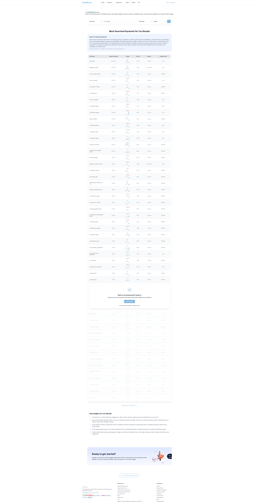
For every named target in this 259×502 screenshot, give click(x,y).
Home (102, 2)
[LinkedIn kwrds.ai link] (89, 497)
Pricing (133, 2)
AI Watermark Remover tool (124, 491)
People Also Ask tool (122, 488)
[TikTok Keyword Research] (87, 495)
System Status (161, 501)
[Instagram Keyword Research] (89, 495)
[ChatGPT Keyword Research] (84, 495)
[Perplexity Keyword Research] (96, 495)
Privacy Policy (160, 488)
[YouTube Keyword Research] (86, 495)
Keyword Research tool (123, 486)
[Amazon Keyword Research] (97, 495)
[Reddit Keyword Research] (91, 495)
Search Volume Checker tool (124, 489)
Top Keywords (160, 495)
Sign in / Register (170, 2)
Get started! (171, 456)
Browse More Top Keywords (130, 475)
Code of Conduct (160, 491)
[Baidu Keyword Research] (102, 495)
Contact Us (159, 493)
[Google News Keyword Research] (106, 495)
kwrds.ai (85, 487)
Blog (119, 495)
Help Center (120, 497)
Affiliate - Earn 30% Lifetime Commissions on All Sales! (129, 501)
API (139, 2)
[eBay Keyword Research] (99, 495)
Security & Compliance (162, 489)
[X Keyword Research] (93, 495)
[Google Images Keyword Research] (108, 495)
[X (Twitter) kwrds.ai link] (92, 497)
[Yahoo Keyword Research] (100, 495)
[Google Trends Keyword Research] (109, 495)
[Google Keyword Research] (83, 495)
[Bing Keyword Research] (94, 495)
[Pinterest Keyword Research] (90, 495)
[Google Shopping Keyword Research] (105, 495)
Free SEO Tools (121, 493)
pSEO (127, 2)
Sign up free (129, 301)
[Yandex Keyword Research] (103, 495)
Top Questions (160, 497)
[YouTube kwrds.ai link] (90, 497)
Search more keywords (128, 405)
